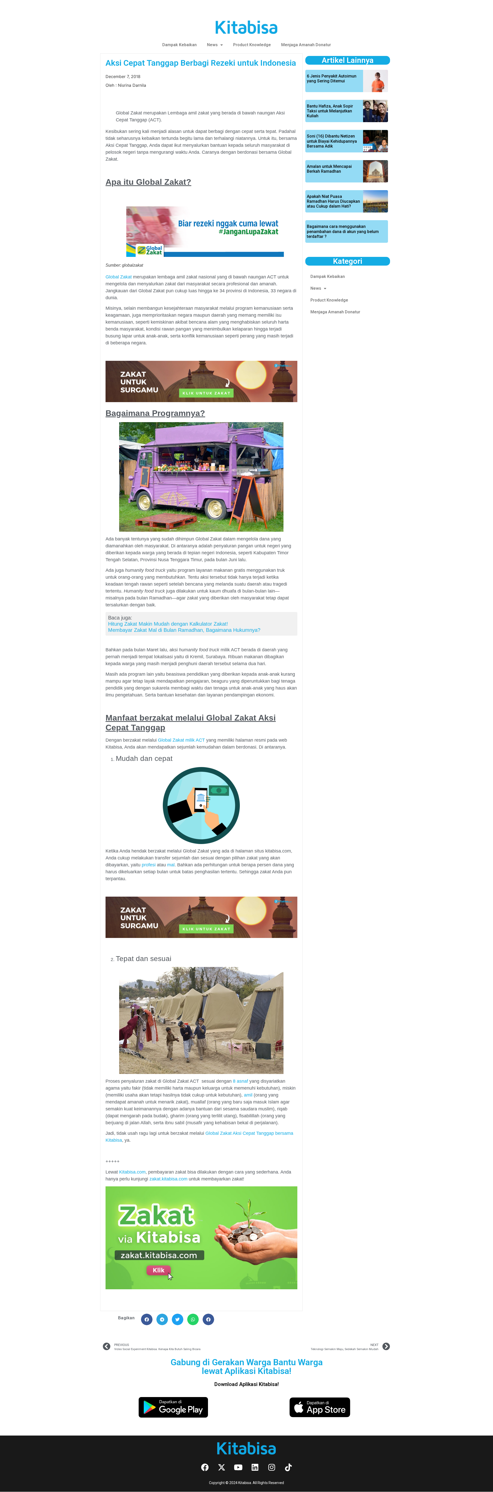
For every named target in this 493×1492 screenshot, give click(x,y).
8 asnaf (240, 1081)
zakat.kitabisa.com (168, 1178)
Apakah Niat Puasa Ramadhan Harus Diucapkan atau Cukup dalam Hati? (333, 201)
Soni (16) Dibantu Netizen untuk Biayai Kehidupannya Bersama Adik (332, 141)
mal (171, 864)
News (212, 44)
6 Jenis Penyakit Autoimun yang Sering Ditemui (331, 78)
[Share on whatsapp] (193, 1319)
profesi (149, 864)
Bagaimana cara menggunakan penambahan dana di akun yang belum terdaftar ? (343, 231)
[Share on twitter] (177, 1319)
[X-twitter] (221, 1467)
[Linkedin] (255, 1467)
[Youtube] (238, 1467)
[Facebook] (205, 1467)
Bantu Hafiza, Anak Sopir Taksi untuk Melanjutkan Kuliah (330, 111)
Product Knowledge (252, 44)
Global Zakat (119, 276)
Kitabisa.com (132, 1172)
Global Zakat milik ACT (181, 740)
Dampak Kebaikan (179, 44)
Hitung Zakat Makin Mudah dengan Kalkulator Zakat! (168, 624)
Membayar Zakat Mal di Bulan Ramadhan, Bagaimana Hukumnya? (184, 630)
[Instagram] (271, 1467)
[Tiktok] (288, 1467)
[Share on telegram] (162, 1319)
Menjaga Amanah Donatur (306, 44)
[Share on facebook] (147, 1319)
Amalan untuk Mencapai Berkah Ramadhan (329, 169)
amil (248, 1095)
